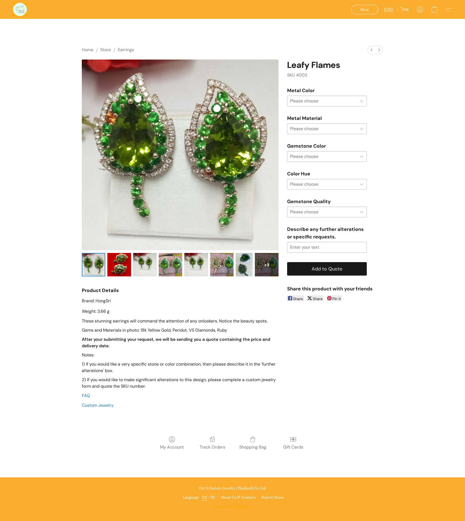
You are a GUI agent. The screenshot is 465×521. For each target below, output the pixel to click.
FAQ (86, 395)
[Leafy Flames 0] (93, 264)
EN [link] (204, 497)
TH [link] (212, 497)
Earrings (126, 50)
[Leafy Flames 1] (119, 264)
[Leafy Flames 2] (145, 264)
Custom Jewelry (98, 405)
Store (105, 50)
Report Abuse (272, 497)
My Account (172, 447)
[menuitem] (371, 50)
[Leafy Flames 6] (244, 264)
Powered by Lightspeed (232, 506)
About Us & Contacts (238, 497)
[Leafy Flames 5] (222, 264)
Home (87, 50)
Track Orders (212, 447)
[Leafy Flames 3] (170, 264)
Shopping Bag (252, 447)
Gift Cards (293, 447)
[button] (20, 9)
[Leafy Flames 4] (196, 264)
